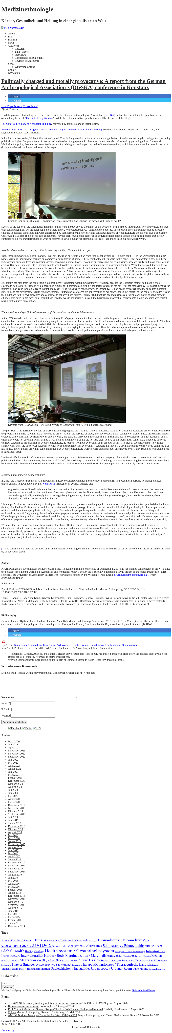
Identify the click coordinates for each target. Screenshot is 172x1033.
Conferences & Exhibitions (29, 57)
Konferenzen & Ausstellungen (74, 648)
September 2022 (16, 756)
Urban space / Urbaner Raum (111, 968)
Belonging (93, 941)
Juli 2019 (13, 817)
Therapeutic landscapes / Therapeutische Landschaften (119, 964)
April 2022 (14, 765)
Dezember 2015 (16, 895)
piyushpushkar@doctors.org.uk (130, 574)
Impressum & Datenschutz (86, 1027)
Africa (37, 940)
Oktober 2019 (15, 811)
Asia (85, 940)
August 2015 (15, 907)
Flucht (158, 945)
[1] (133, 255)
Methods (15, 961)
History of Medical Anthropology (130, 951)
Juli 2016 (13, 877)
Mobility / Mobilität (49, 960)
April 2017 (14, 856)
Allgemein (51, 648)
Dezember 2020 (16, 780)
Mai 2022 (13, 762)
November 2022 (16, 753)
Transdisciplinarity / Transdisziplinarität (25, 968)
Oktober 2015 (15, 901)
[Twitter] (27, 728)
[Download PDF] (3, 642)
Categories (13, 45)
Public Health (88, 960)
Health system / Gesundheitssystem (90, 645)
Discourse (56, 946)
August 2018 (15, 832)
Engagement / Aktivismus (56, 645)
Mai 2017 (13, 853)
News (11, 42)
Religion (117, 961)
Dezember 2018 (16, 826)
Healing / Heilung (34, 951)
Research (20, 48)
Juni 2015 (13, 910)
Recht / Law (107, 960)
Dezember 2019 (16, 805)
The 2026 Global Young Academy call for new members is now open (45, 1003)
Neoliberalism (129, 645)
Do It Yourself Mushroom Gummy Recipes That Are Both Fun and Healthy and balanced (55, 1009)
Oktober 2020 (15, 783)
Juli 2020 (13, 789)
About (11, 33)
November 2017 (16, 844)
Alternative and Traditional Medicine (62, 940)
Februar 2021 (15, 777)
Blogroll (12, 39)
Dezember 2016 (16, 862)
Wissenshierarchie (157, 969)
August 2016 (15, 874)
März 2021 (14, 774)
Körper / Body (54, 955)
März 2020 (14, 802)
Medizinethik (6, 961)
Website (5, 715)
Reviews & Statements (27, 60)
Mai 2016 (13, 880)
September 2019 (16, 814)
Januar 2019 (14, 823)
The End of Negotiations (39, 118)
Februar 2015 (15, 920)
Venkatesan (49, 483)
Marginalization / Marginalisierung (90, 955)
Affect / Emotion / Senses (16, 940)
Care (146, 940)
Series (11, 63)
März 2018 (14, 838)
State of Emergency (25, 964)
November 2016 (16, 865)
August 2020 (15, 786)
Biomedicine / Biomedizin (28, 645)
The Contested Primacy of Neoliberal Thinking (26, 123)
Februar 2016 (15, 889)
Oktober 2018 (15, 829)
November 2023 (16, 750)
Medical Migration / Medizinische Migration (133, 956)
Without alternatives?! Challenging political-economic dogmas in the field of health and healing (51, 129)
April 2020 (14, 799)
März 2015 (14, 917)
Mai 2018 (13, 835)
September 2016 (16, 871)
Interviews (20, 54)
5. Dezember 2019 (34, 648)
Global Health (12, 951)
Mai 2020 (13, 795)
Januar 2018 (14, 841)
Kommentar (7, 697)
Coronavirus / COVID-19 (26, 945)
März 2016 (14, 886)
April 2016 (14, 883)
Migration (115, 645)
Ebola (63, 946)
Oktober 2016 (15, 868)
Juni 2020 (13, 792)
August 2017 (15, 847)
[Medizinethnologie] (12, 27)
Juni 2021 (13, 771)
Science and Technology (135, 960)
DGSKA (109, 115)
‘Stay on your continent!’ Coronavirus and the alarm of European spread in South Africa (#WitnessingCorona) (68, 659)
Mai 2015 (13, 913)
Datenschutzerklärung (143, 990)
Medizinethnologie (27, 9)
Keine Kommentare (102, 648)
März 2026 (14, 741)
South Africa (6, 965)
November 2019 (16, 808)
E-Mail (6, 709)
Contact (12, 69)
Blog (10, 36)
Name (5, 703)
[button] (14, 96)
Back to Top (7, 1030)
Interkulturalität (32, 955)
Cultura (12, 1012)
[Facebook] (15, 728)
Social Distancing (157, 960)
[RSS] (37, 728)
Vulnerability (140, 968)
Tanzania (76, 965)
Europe (149, 945)
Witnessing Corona (25, 66)
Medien (156, 955)
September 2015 (16, 904)
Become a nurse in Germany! (23, 1006)
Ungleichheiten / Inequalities (70, 968)
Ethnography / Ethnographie (123, 945)
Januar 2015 (14, 923)
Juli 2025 (13, 744)
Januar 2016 (14, 892)
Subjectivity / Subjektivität (55, 964)
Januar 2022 (14, 768)
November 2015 (16, 898)
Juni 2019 (13, 820)
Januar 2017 (14, 859)
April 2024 (14, 747)
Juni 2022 (13, 759)
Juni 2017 (13, 850)
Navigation (14, 72)
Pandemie (65, 961)
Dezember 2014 (16, 926)
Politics (73, 960)
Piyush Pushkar (14, 648)
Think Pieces (22, 51)
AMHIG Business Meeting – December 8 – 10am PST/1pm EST (42, 1015)
